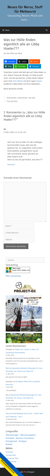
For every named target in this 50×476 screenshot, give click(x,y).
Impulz (39, 81)
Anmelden (9, 452)
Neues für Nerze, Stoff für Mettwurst (25, 9)
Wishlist (9, 444)
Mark (7, 368)
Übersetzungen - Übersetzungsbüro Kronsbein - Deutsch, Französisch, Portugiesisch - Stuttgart (21, 438)
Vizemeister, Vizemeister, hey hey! (21, 97)
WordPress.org (11, 461)
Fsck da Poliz (12, 101)
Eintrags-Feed (11, 455)
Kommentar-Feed (12, 458)
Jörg (7, 413)
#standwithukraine (7, 466)
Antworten (11, 165)
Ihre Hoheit (18, 81)
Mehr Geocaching (13, 276)
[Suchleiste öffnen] (46, 30)
